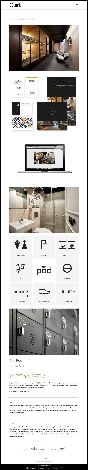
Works (11, 19)
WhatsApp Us (32, 468)
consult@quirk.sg (44, 468)
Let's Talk (44, 459)
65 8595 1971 (57, 468)
